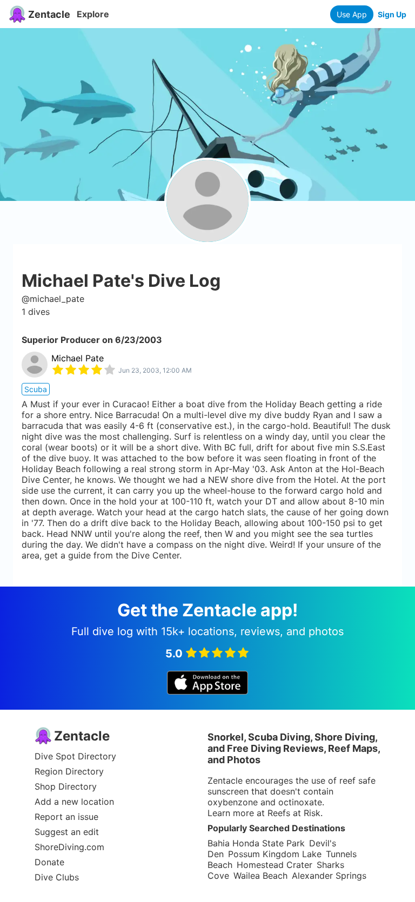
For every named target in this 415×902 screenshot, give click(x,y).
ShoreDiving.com (69, 847)
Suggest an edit (67, 831)
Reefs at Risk (293, 812)
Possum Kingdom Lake (275, 854)
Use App (352, 14)
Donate (49, 862)
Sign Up (392, 14)
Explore (93, 14)
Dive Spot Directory (75, 756)
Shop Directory (66, 786)
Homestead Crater (274, 864)
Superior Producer (61, 339)
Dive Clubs (57, 877)
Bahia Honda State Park (256, 843)
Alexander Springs (329, 875)
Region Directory (69, 771)
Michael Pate (77, 358)
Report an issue (66, 816)
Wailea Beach (260, 875)
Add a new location (74, 801)
